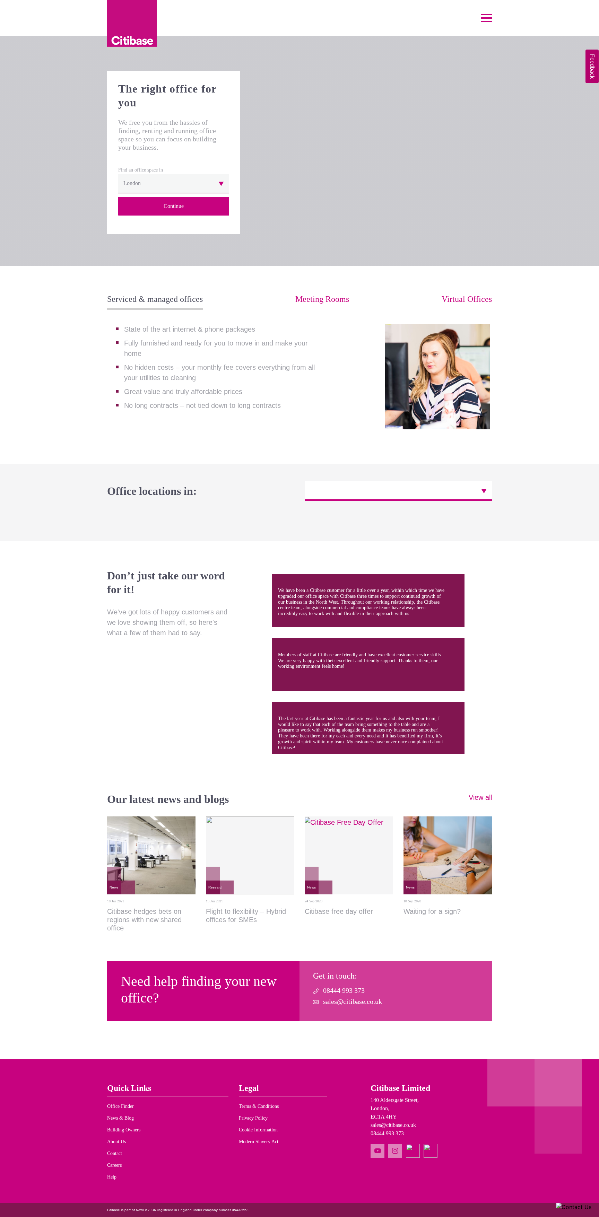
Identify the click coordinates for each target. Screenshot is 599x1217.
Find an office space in (140, 170)
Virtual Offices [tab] (467, 299)
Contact (114, 1153)
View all (480, 797)
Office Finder (120, 1106)
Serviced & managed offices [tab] (155, 299)
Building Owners (123, 1129)
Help (111, 1177)
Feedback (592, 66)
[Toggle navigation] (486, 18)
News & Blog (120, 1118)
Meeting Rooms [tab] (322, 299)
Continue (174, 206)
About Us (116, 1141)
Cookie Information (258, 1129)
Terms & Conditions (259, 1106)
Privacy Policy (253, 1118)
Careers (114, 1165)
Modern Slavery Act (258, 1141)
